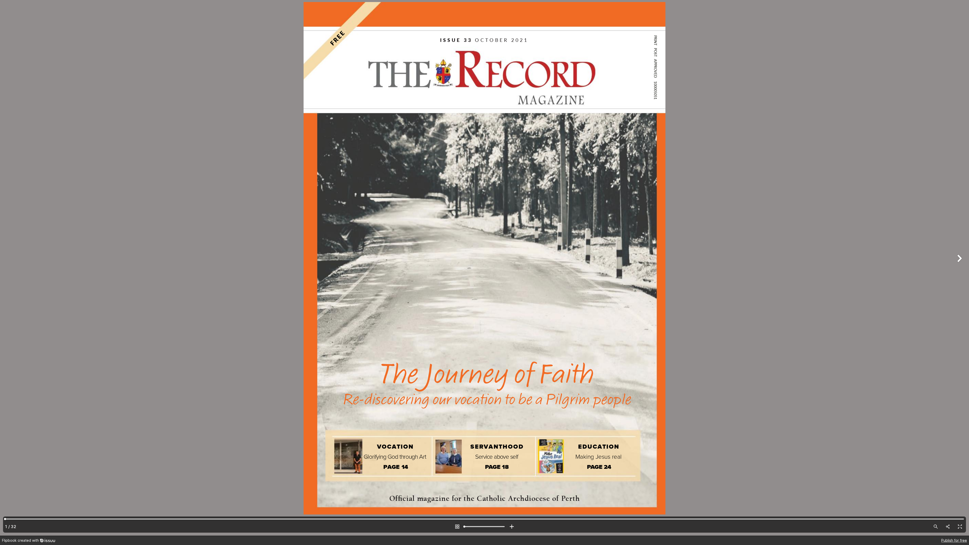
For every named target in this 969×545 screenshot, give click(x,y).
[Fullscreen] (960, 527)
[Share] (948, 527)
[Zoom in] (512, 527)
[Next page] (959, 268)
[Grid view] (457, 527)
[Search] (936, 527)
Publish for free (954, 540)
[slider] (484, 526)
